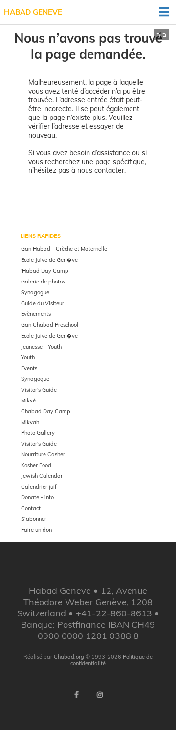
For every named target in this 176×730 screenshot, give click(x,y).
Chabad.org (69, 656)
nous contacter (100, 170)
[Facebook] (76, 694)
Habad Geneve (33, 12)
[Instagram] (99, 694)
